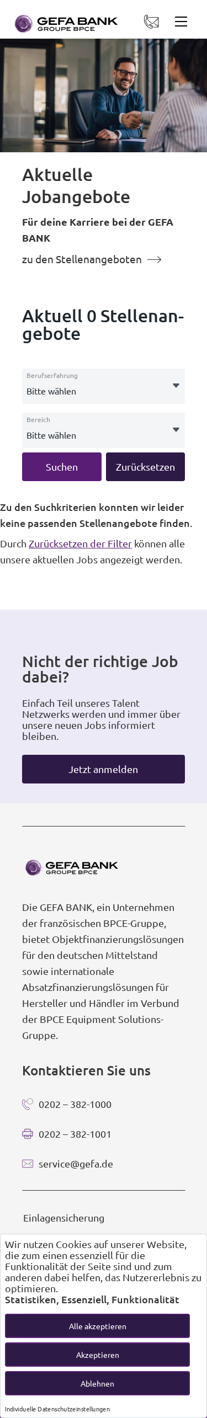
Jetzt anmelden (103, 769)
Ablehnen (97, 1383)
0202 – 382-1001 (75, 1133)
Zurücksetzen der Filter (80, 543)
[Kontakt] (146, 23)
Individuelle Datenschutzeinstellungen (57, 1408)
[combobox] (103, 386)
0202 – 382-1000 (75, 1104)
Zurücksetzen (145, 466)
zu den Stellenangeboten (82, 258)
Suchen (62, 466)
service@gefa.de (76, 1163)
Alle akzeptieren (97, 1326)
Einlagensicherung (63, 1217)
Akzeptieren (97, 1355)
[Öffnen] (176, 386)
